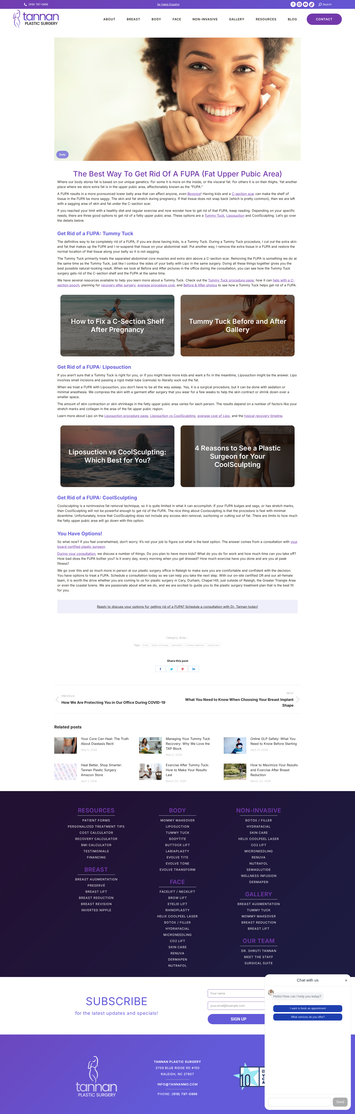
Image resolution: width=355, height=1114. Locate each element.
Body (62, 154)
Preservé (96, 885)
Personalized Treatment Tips (96, 826)
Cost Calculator (96, 833)
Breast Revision (96, 904)
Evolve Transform (178, 870)
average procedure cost (156, 285)
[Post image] (65, 745)
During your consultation (76, 554)
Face (177, 881)
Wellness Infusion (259, 876)
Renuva (177, 953)
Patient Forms (96, 820)
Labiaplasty (177, 851)
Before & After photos (200, 285)
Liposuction (235, 215)
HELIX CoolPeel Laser (177, 916)
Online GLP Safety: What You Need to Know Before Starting (273, 741)
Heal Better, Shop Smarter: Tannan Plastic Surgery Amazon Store (101, 770)
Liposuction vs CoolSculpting (172, 416)
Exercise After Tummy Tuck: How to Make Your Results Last (187, 770)
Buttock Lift (177, 845)
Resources (96, 810)
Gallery (258, 894)
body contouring (160, 645)
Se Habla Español (168, 4)
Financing (96, 857)
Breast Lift (96, 892)
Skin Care (177, 947)
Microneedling (177, 935)
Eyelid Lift (178, 904)
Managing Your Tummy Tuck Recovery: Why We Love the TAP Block (188, 744)
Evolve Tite (177, 857)
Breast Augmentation (96, 879)
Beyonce (194, 194)
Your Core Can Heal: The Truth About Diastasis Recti (105, 741)
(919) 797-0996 (38, 4)
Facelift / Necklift (177, 892)
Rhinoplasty (177, 910)
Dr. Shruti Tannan (258, 951)
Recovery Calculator (96, 839)
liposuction (177, 645)
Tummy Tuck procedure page (231, 280)
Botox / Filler (177, 922)
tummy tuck (213, 645)
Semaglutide (259, 870)
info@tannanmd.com (177, 1084)
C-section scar (243, 194)
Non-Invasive (258, 810)
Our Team (259, 940)
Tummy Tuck (214, 215)
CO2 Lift (177, 941)
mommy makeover (195, 645)
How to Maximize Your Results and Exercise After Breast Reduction (274, 770)
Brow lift (177, 898)
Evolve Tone (177, 863)
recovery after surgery (118, 285)
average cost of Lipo (213, 416)
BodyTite (177, 839)
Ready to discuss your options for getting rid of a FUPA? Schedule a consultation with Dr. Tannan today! (177, 607)
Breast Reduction (96, 898)
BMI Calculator (96, 845)
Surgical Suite (258, 963)
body (145, 645)
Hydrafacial (177, 929)
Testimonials (96, 851)
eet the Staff (260, 957)
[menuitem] (106, 19)
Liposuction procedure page (126, 416)
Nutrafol (177, 966)
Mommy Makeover (177, 820)
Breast (96, 869)
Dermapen (177, 959)
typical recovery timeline (263, 416)
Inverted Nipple (96, 910)
